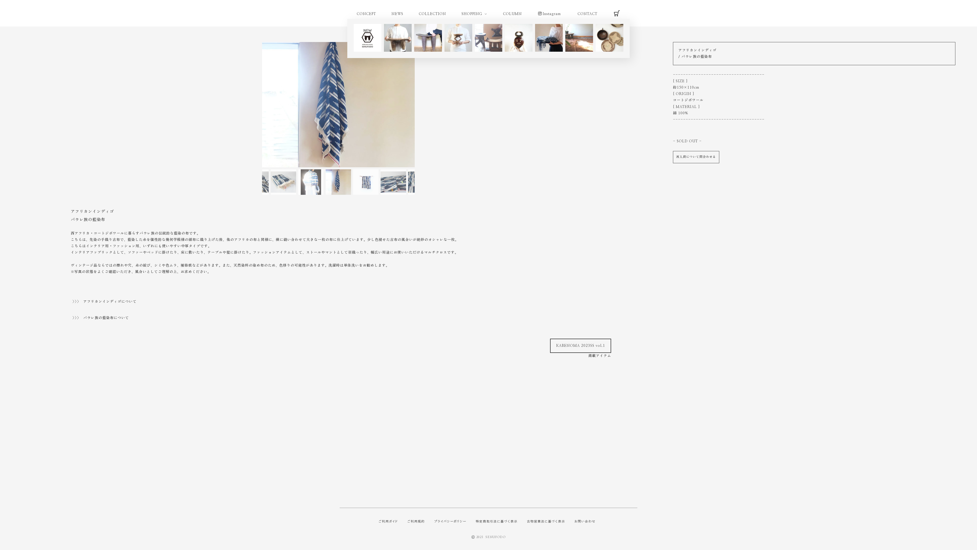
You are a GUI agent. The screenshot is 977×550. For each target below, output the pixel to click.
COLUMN (512, 14)
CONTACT (587, 14)
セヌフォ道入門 (23, 340)
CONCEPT (366, 14)
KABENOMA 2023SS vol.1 (580, 346)
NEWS (397, 14)
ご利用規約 (416, 521)
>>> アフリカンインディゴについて (105, 302)
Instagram (552, 14)
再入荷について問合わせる (696, 156)
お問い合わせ (585, 521)
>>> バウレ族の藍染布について (101, 318)
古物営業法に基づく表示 (546, 521)
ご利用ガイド (388, 521)
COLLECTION (432, 14)
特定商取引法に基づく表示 (497, 521)
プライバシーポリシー (450, 521)
